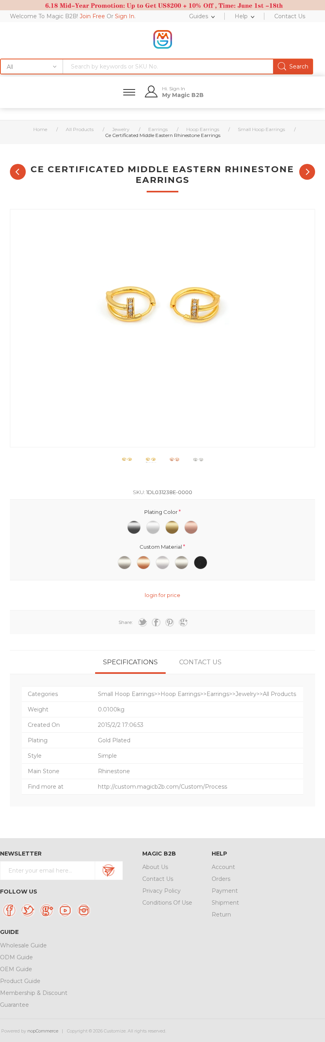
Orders (221, 878)
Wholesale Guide (23, 945)
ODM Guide (16, 957)
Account (223, 867)
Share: (126, 622)
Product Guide (20, 981)
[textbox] (187, 66)
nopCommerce (42, 1031)
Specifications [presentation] (130, 662)
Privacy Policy (161, 890)
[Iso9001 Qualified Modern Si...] (18, 172)
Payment (225, 890)
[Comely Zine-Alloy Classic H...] (307, 172)
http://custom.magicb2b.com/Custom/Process (162, 786)
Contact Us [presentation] (200, 662)
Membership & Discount (33, 992)
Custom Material (161, 547)
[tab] (130, 662)
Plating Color (161, 511)
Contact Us (157, 878)
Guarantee (14, 1004)
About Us (155, 867)
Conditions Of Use (167, 902)
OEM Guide (16, 969)
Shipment (225, 902)
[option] (127, 461)
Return (221, 914)
